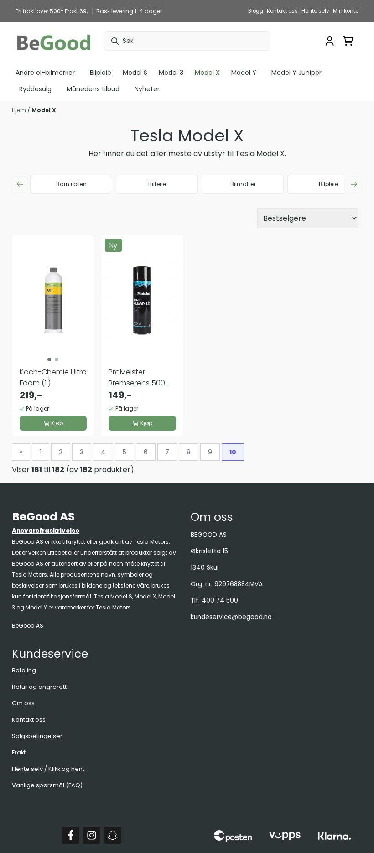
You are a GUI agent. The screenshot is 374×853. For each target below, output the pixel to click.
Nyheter (147, 89)
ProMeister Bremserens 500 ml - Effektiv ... (142, 378)
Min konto (345, 11)
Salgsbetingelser (37, 736)
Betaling (24, 670)
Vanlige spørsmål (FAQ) (47, 785)
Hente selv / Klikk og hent (48, 769)
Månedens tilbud (93, 89)
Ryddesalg (35, 89)
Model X (43, 110)
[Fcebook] (70, 835)
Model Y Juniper (296, 72)
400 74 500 (220, 600)
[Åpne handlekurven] (348, 41)
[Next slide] (354, 184)
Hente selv (315, 11)
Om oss (23, 703)
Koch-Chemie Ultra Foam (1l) (53, 377)
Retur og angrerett (39, 687)
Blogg (255, 11)
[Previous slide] (20, 184)
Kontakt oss (282, 11)
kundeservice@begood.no (231, 617)
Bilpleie (100, 72)
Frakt (19, 752)
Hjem (19, 110)
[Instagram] (91, 835)
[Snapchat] (112, 835)
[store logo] (53, 41)
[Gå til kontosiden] (330, 41)
